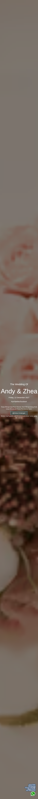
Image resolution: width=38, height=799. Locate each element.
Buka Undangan (20, 413)
